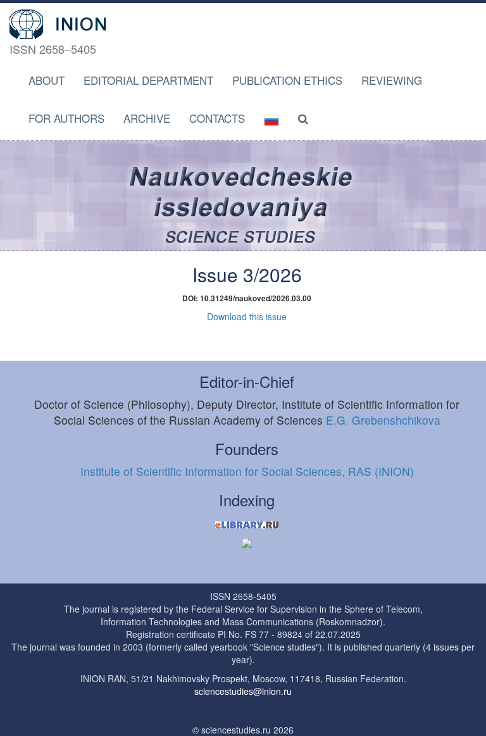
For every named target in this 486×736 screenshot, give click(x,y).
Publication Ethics (287, 80)
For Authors (66, 118)
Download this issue (247, 316)
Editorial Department (148, 80)
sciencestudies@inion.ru (243, 691)
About (46, 80)
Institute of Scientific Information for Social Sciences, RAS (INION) (247, 471)
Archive (146, 118)
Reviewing (391, 80)
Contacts (217, 118)
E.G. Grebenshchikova (383, 420)
